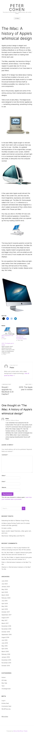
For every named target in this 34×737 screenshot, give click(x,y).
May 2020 (5, 589)
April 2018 (5, 609)
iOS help (4, 680)
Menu (17, 18)
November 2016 (6, 629)
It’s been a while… (7, 528)
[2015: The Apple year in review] (9, 349)
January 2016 (6, 657)
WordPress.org (6, 709)
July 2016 (4, 640)
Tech (3, 686)
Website (4, 487)
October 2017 (6, 612)
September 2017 (6, 615)
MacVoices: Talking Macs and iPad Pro (13, 536)
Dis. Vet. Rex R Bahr (7, 552)
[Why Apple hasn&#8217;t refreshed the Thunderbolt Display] (22, 331)
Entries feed (5, 703)
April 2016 (5, 648)
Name (4, 475)
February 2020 (6, 598)
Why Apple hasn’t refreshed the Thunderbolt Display (21, 337)
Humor (4, 677)
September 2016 (6, 634)
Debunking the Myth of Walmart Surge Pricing (15, 520)
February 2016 (6, 654)
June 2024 (5, 581)
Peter (3, 562)
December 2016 (6, 626)
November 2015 (6, 663)
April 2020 (5, 592)
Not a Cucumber (6, 547)
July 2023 (5, 584)
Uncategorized (6, 688)
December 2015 (6, 660)
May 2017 (4, 620)
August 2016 (5, 637)
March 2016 (5, 651)
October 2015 (6, 665)
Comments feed (6, 706)
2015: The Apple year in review (25, 387)
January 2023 (6, 586)
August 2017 (5, 617)
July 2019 (4, 600)
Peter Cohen (17, 7)
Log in (3, 700)
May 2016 (4, 646)
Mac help (4, 683)
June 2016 (5, 643)
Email (4, 481)
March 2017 (5, 623)
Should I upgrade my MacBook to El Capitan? (7, 389)
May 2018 (4, 606)
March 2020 (5, 595)
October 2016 (6, 632)
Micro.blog (5, 716)
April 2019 (5, 603)
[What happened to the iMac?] (8, 331)
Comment (5, 454)
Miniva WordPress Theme (20, 731)
